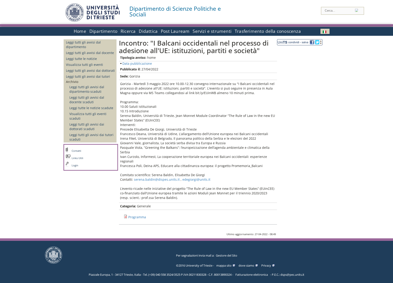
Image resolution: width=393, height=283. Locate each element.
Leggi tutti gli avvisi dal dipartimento (83, 44)
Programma (137, 217)
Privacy (266, 265)
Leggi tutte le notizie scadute (91, 108)
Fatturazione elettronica (251, 275)
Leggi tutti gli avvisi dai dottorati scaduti (86, 126)
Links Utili (77, 158)
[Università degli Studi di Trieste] (93, 20)
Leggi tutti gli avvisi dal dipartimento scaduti (86, 89)
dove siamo (246, 265)
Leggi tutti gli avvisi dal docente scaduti (86, 99)
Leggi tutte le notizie (81, 59)
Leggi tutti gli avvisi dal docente (90, 53)
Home (80, 31)
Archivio (72, 82)
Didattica (148, 31)
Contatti (76, 150)
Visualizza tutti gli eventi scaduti (87, 116)
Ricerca (128, 31)
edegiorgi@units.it (196, 179)
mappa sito (224, 265)
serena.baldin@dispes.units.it (157, 179)
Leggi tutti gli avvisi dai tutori (88, 76)
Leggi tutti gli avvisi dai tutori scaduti (91, 137)
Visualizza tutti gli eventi (84, 64)
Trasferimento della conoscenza (268, 31)
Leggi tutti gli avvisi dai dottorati (90, 70)
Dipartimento (103, 31)
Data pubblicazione (137, 63)
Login (75, 165)
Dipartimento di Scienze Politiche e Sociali (175, 11)
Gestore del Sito (226, 255)
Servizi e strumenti (212, 31)
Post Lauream (175, 31)
